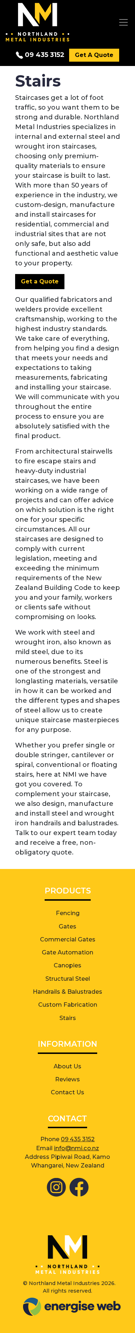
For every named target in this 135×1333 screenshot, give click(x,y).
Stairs (67, 1017)
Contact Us (67, 1092)
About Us (67, 1066)
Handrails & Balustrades (67, 991)
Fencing (68, 913)
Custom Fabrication (67, 1004)
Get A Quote (94, 55)
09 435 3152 (43, 55)
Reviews (67, 1079)
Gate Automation (67, 952)
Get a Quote (40, 281)
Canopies (67, 965)
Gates (67, 926)
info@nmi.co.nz (76, 1148)
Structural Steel (67, 978)
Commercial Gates (67, 939)
